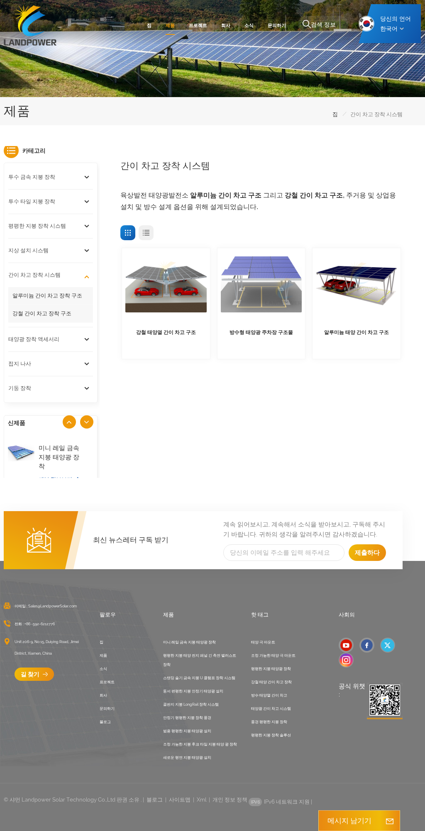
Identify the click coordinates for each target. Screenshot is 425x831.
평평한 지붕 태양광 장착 (271, 669)
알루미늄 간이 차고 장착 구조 (47, 295)
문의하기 (277, 25)
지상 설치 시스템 (28, 250)
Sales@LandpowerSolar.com (52, 606)
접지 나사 (19, 364)
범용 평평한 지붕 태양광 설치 (187, 731)
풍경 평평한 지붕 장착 (269, 722)
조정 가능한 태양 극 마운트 (273, 655)
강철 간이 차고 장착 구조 (41, 313)
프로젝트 (198, 25)
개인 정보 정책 (229, 800)
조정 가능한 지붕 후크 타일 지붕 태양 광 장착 (200, 744)
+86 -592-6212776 (39, 624)
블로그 (105, 722)
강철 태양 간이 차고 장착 (271, 682)
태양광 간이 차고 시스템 (271, 709)
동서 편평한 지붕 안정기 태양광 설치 (193, 691)
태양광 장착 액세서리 (33, 339)
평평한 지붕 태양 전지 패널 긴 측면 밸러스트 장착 (199, 660)
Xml (201, 800)
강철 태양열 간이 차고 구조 (166, 332)
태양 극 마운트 (263, 642)
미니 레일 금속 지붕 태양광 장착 (59, 457)
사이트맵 (180, 800)
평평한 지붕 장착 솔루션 (271, 735)
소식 (249, 25)
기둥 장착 (19, 388)
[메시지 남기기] (390, 821)
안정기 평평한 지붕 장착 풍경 (187, 718)
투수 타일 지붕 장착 (31, 201)
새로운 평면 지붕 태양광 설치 (187, 757)
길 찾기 (31, 674)
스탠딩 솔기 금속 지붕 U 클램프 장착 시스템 (199, 678)
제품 (170, 25)
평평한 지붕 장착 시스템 (37, 226)
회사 (225, 25)
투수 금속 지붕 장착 (31, 177)
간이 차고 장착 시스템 (34, 275)
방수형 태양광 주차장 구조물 (261, 332)
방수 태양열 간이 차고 (269, 695)
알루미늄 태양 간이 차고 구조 (356, 332)
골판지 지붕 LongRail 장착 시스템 (191, 704)
